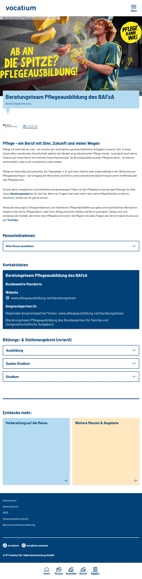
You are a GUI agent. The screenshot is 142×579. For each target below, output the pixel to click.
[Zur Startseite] (28, 8)
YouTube (12, 219)
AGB (5, 512)
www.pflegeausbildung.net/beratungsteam (43, 298)
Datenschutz (10, 506)
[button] (71, 246)
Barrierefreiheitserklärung (19, 524)
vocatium (13, 545)
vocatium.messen (37, 545)
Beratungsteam (20, 193)
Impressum (9, 500)
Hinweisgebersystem (16, 518)
